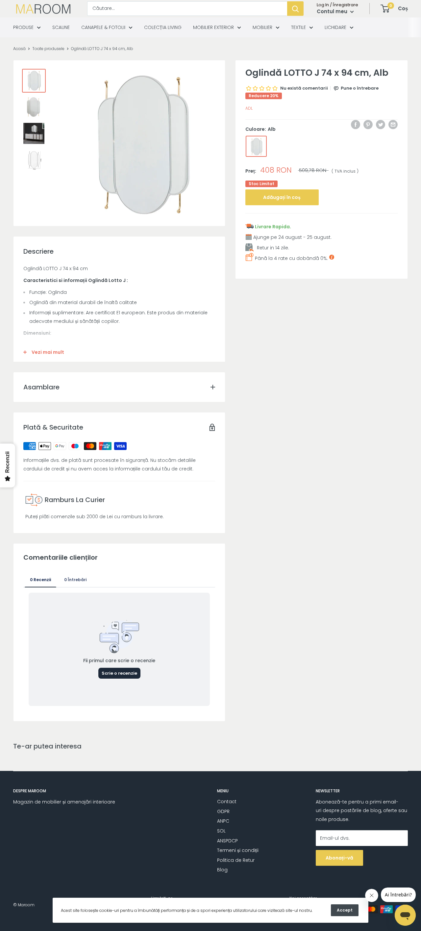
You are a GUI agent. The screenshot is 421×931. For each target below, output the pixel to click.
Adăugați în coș (282, 197)
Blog (222, 869)
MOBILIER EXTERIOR (213, 27)
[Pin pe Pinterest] (368, 124)
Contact (226, 801)
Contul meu (333, 11)
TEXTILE (298, 27)
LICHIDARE (335, 27)
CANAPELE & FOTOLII (103, 27)
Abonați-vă (339, 858)
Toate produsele (48, 48)
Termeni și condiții (238, 850)
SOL (221, 831)
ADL (249, 108)
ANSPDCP (227, 840)
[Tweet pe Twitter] (380, 124)
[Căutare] (295, 8)
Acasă (19, 48)
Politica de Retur (236, 860)
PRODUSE (23, 27)
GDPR (223, 811)
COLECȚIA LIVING (163, 27)
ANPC (223, 821)
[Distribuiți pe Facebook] (355, 124)
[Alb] (256, 146)
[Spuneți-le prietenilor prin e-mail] (393, 124)
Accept (345, 910)
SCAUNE (61, 27)
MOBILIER (262, 27)
